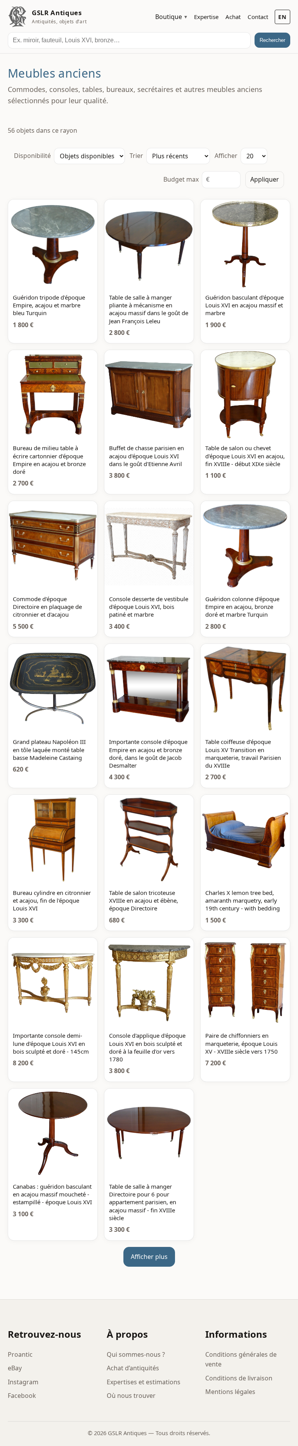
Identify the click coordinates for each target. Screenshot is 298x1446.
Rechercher (272, 40)
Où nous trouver (131, 1395)
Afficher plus (149, 1256)
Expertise (206, 17)
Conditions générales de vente (241, 1359)
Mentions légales (230, 1391)
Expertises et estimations (143, 1382)
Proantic (20, 1354)
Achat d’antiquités (133, 1368)
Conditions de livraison (238, 1378)
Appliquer (264, 179)
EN (282, 17)
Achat (233, 17)
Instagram (23, 1382)
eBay (15, 1368)
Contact (258, 17)
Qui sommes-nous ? (136, 1354)
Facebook (22, 1395)
